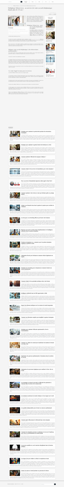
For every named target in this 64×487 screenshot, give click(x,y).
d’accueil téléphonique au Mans (35, 39)
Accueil (9, 5)
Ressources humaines (25, 2)
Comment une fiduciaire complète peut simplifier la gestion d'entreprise (37, 317)
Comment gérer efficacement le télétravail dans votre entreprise (35, 420)
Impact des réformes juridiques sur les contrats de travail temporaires (37, 305)
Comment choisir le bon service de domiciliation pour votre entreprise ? (50, 63)
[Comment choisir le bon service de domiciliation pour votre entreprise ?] (50, 58)
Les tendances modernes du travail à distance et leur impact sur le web (37, 395)
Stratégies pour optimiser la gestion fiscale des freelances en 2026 (50, 40)
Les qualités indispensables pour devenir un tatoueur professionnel (36, 408)
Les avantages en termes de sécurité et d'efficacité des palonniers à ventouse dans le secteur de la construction (36, 383)
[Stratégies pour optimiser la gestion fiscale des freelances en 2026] (50, 35)
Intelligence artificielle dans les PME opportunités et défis (34, 293)
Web (39, 1)
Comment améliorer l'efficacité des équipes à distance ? (50, 52)
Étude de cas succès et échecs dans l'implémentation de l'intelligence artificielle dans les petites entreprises (37, 230)
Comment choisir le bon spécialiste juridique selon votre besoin (35, 281)
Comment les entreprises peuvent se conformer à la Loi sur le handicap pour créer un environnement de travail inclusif (37, 432)
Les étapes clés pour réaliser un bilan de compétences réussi (35, 458)
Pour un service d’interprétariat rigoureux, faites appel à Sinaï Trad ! (50, 75)
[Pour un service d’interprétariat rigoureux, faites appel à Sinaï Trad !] (50, 69)
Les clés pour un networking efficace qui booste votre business (35, 217)
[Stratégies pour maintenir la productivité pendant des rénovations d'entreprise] (50, 23)
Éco (45, 1)
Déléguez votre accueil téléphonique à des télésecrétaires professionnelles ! (18, 31)
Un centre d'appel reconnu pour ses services (14, 32)
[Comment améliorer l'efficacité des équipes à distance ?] (50, 46)
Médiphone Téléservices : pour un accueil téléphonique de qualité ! (17, 29)
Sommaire (11, 27)
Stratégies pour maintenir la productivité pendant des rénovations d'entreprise (50, 29)
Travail (32, 1)
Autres (52, 1)
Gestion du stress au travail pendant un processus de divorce (35, 470)
